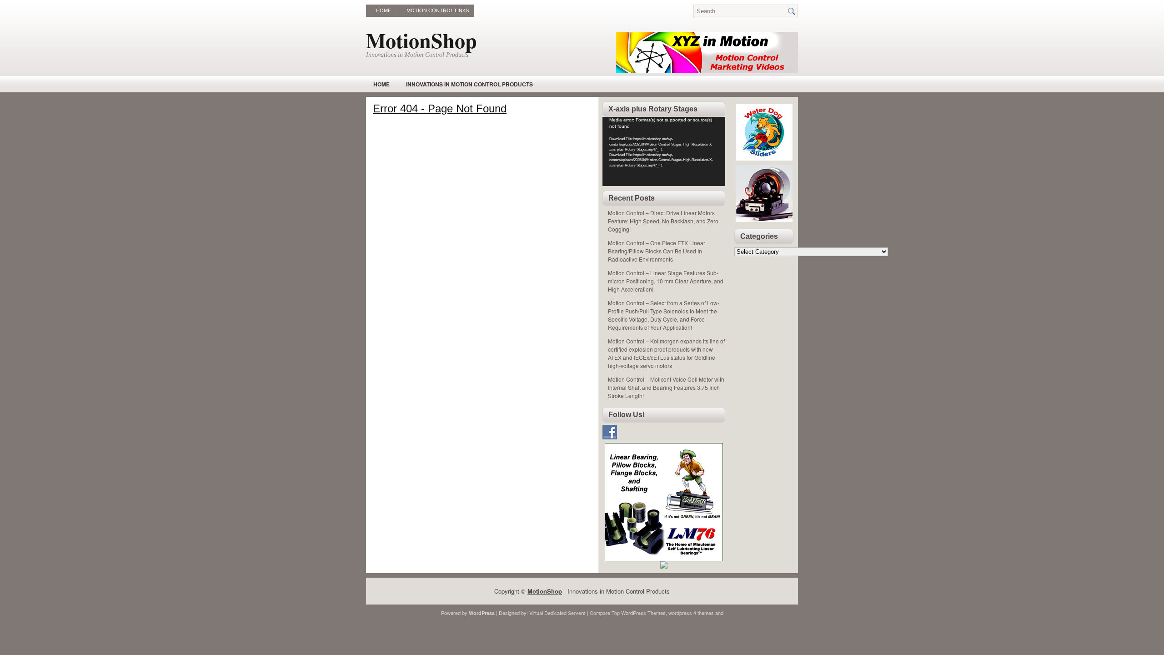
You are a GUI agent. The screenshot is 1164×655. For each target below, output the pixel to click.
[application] (663, 151)
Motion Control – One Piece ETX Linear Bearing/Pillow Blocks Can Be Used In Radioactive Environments (656, 251)
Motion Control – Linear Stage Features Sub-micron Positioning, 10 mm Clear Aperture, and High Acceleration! (665, 281)
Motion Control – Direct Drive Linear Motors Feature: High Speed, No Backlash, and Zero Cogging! (663, 221)
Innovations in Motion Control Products (469, 84)
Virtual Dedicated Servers (557, 612)
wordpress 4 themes (691, 612)
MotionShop (421, 40)
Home (383, 10)
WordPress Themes (643, 612)
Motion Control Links (437, 10)
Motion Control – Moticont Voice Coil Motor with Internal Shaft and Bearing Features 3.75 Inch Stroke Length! (666, 387)
